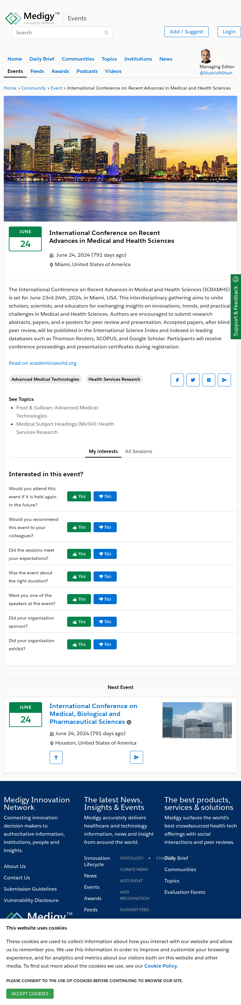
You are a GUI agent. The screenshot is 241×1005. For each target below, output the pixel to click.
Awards (92, 898)
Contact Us (17, 877)
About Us (15, 866)
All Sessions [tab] (138, 451)
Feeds (91, 909)
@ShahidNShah (216, 73)
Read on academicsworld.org (43, 363)
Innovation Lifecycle (97, 861)
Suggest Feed (134, 909)
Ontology (131, 858)
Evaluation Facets (184, 892)
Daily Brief (176, 858)
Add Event (131, 880)
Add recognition (134, 895)
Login (229, 31)
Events (91, 887)
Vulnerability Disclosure (31, 900)
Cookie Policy (160, 966)
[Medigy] (32, 17)
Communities (180, 869)
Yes (82, 496)
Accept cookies (30, 994)
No (107, 496)
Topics (171, 880)
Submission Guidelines (30, 889)
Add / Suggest (186, 31)
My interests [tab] (103, 451)
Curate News (134, 869)
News (90, 875)
